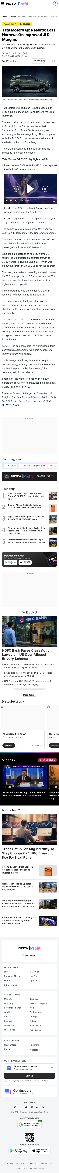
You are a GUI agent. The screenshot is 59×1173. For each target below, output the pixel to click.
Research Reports (38, 1003)
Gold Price (9, 1025)
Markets (8, 999)
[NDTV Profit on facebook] (15, 1107)
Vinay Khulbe (15, 53)
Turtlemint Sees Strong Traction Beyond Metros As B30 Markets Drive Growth (24, 794)
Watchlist (34, 971)
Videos (33, 1021)
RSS (51, 1163)
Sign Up (29, 1076)
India (32, 1007)
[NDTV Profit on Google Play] (19, 1150)
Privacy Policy (33, 1163)
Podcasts (8, 1049)
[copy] (55, 61)
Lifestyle (34, 1016)
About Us (10, 1163)
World (7, 1012)
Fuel (4, 401)
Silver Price (35, 1025)
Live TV (33, 976)
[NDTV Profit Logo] (29, 947)
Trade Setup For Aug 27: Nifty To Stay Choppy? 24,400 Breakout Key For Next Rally (28, 853)
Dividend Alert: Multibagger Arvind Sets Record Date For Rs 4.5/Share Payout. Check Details (19, 903)
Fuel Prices (9, 1029)
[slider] (30, 197)
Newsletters (10, 1045)
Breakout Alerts (12, 976)
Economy (8, 1003)
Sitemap (44, 1163)
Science (8, 1021)
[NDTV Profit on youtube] (37, 1107)
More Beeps (29, 695)
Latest (41, 401)
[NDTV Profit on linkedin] (32, 1107)
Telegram (34, 1045)
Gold (10, 401)
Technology (35, 1012)
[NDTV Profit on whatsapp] (42, 1107)
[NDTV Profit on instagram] (26, 1107)
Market (48, 393)
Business (27, 53)
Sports (7, 1016)
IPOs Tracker (10, 985)
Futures (8, 980)
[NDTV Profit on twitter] (21, 1107)
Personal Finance (31, 397)
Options (33, 980)
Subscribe (9, 745)
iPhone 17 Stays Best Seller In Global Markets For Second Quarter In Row (17, 869)
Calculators (35, 1030)
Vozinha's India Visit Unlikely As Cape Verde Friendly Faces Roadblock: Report (19, 920)
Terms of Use (20, 1163)
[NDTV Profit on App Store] (40, 1150)
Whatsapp (35, 1049)
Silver (22, 401)
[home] (17, 3)
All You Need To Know (14, 734)
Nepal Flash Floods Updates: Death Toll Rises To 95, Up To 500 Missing (17, 886)
